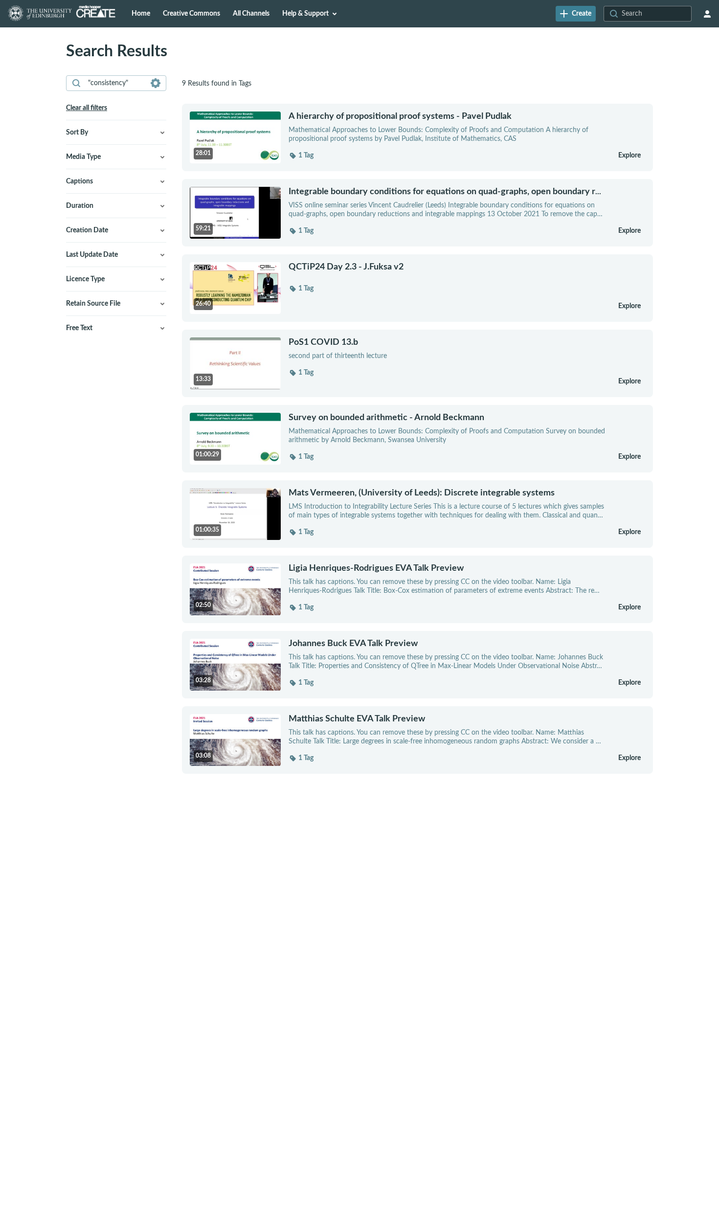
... (445, 191)
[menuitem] (141, 14)
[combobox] (115, 83)
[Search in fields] (155, 83)
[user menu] (707, 14)
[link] (576, 14)
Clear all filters (86, 108)
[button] (301, 155)
